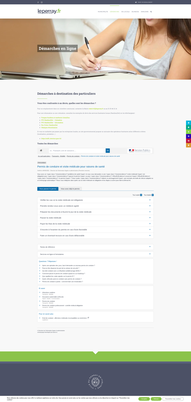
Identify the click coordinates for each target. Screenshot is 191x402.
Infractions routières (48, 292)
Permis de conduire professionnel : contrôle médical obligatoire (62, 305)
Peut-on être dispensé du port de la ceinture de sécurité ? (60, 268)
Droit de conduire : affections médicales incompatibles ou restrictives (64, 318)
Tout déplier (148, 195)
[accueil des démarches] (41, 150)
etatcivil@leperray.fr (96, 109)
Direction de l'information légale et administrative (51, 330)
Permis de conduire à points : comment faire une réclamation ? (62, 281)
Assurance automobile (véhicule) (53, 297)
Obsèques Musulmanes (49, 128)
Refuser (156, 399)
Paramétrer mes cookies (173, 399)
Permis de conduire (73, 156)
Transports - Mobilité (59, 156)
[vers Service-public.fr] (139, 150)
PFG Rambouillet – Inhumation (52, 123)
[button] (151, 11)
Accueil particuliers (44, 156)
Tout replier (136, 195)
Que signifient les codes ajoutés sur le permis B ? (58, 276)
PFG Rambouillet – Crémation (51, 120)
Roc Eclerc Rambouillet (49, 125)
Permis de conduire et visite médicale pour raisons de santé (100, 156)
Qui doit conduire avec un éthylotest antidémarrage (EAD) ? (61, 271)
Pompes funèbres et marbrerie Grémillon (55, 118)
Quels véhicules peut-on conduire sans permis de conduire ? (62, 279)
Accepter (144, 399)
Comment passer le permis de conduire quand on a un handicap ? (63, 273)
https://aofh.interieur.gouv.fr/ (51, 138)
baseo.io (55, 332)
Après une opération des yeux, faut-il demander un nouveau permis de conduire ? (68, 265)
